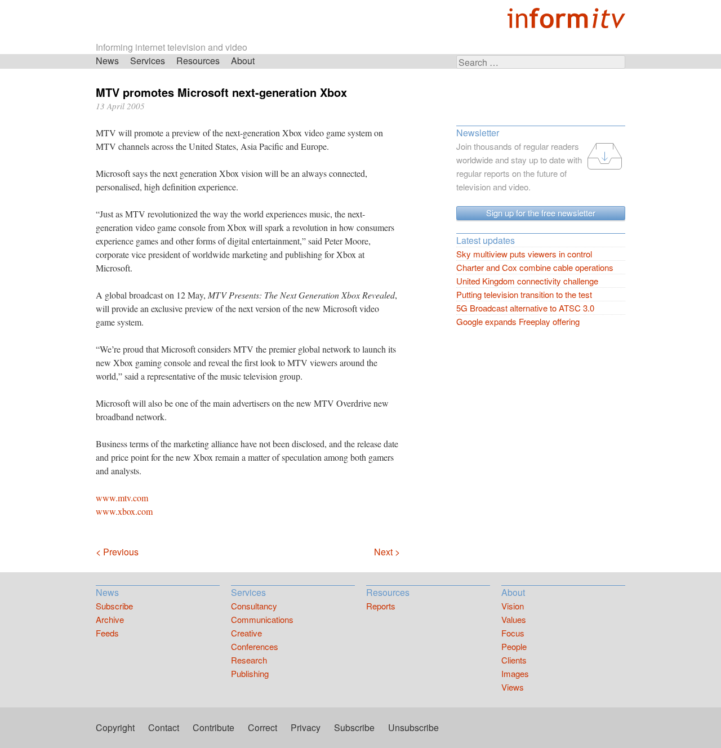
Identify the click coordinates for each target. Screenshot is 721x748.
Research (249, 660)
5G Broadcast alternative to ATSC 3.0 (525, 308)
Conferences (254, 646)
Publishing (250, 673)
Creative (246, 633)
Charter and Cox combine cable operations (534, 267)
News (107, 60)
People (514, 646)
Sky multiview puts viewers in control (524, 254)
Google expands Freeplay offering (518, 321)
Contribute (213, 727)
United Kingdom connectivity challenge (527, 281)
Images (515, 673)
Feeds (107, 633)
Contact (163, 727)
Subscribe (114, 606)
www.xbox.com (124, 511)
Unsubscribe (413, 727)
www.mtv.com (122, 498)
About (243, 60)
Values (513, 619)
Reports (380, 606)
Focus (512, 633)
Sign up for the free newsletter (540, 213)
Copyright (115, 727)
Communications (262, 619)
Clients (514, 660)
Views (512, 687)
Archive (110, 619)
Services (147, 60)
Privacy (306, 727)
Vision (512, 606)
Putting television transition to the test (524, 294)
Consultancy (254, 606)
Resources (198, 60)
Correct (262, 727)
